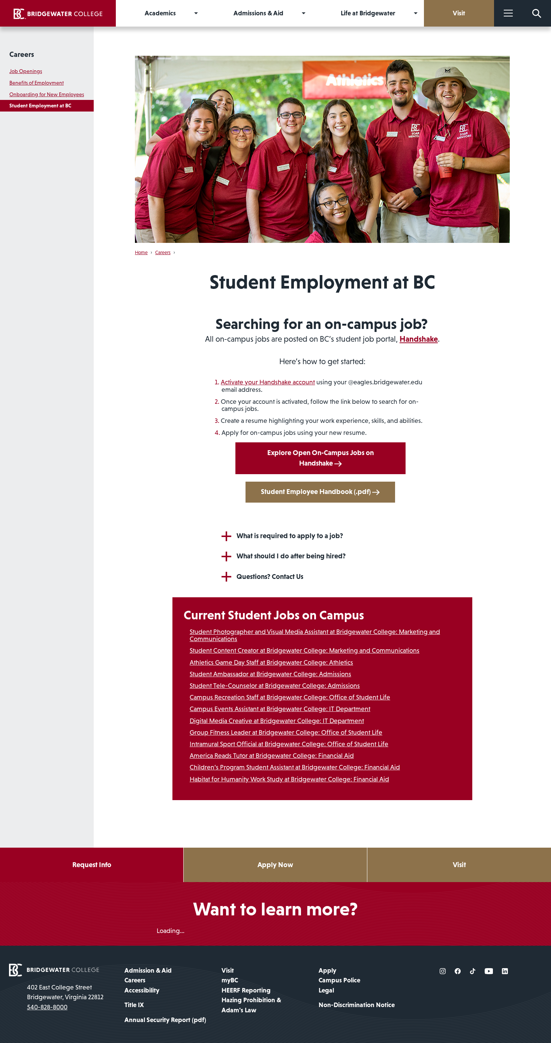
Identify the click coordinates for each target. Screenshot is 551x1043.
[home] (58, 13)
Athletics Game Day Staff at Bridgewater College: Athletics (271, 662)
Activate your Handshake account (268, 382)
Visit (459, 865)
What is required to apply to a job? (290, 536)
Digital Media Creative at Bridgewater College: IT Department (277, 721)
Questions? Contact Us (270, 576)
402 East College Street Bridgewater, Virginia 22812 (65, 992)
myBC (230, 980)
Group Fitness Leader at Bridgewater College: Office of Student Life (286, 732)
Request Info (91, 865)
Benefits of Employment (36, 83)
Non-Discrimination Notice (357, 1005)
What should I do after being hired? (291, 556)
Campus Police (339, 980)
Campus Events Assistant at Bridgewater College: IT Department (280, 709)
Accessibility (141, 990)
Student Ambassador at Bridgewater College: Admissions (270, 674)
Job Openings (25, 71)
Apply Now (275, 865)
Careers (21, 54)
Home (141, 252)
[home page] (54, 969)
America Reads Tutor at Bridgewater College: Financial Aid (272, 755)
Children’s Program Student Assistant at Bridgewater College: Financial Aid (295, 767)
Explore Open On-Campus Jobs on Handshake (320, 458)
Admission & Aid (148, 970)
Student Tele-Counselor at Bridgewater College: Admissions (275, 685)
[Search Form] (537, 13)
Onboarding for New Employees (46, 94)
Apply (327, 970)
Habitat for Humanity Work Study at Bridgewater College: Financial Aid (289, 779)
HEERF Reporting (246, 990)
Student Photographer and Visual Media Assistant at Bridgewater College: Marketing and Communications (315, 635)
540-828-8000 (47, 1007)
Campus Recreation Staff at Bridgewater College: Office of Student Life (290, 697)
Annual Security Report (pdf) (165, 1020)
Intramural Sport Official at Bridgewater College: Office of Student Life (289, 744)
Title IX (134, 1005)
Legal (326, 990)
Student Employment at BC (40, 106)
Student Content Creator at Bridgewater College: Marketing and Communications (304, 650)
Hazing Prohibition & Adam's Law (251, 1004)
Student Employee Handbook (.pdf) (316, 491)
